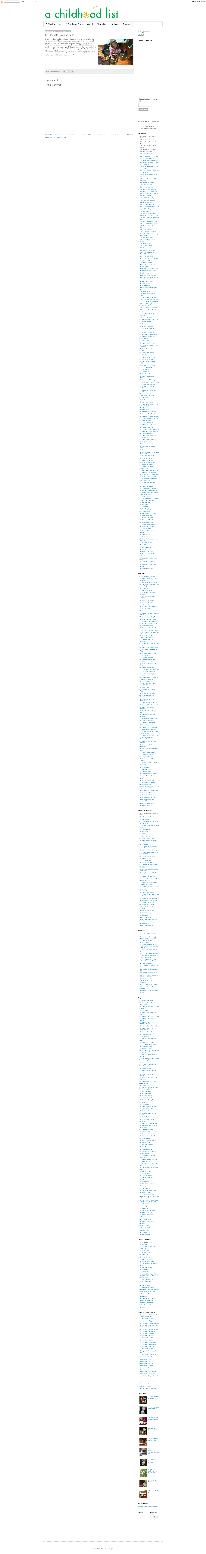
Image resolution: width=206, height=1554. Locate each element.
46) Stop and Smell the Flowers (148, 1123)
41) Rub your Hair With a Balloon (149, 1136)
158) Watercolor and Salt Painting (149, 170)
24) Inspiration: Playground (147, 1321)
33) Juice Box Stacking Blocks (148, 490)
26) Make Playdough (145, 509)
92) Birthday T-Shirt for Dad (147, 336)
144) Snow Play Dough (146, 202)
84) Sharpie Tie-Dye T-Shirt (147, 357)
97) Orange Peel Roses (146, 324)
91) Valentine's (143, 338)
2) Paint (141, 566)
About (90, 24)
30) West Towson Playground (148, 729)
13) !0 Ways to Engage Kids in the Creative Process (149, 895)
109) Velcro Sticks (144, 291)
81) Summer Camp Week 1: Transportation (147, 1028)
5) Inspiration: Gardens (146, 1366)
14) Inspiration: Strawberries (147, 1344)
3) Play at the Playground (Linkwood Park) (146, 800)
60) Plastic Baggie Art (145, 420)
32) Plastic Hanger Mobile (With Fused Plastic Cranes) (148, 493)
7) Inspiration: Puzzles (145, 1361)
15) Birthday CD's (144, 534)
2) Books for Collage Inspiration (148, 990)
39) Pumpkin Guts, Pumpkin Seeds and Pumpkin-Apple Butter (149, 473)
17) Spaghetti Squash (145, 1267)
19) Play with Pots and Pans (147, 1190)
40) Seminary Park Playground (148, 703)
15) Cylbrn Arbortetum (145, 771)
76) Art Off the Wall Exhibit (146, 602)
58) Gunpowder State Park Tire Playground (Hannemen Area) (148, 650)
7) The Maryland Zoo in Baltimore (149, 790)
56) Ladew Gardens (145, 655)
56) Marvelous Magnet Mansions (149, 429)
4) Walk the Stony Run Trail (147, 797)
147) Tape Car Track (145, 196)
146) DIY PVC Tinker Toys (147, 198)
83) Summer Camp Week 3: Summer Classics (147, 1023)
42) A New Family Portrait (146, 817)
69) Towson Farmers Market (147, 619)
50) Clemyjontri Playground (147, 671)
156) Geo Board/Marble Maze (148, 174)
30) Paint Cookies (144, 1161)
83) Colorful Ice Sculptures (147, 359)
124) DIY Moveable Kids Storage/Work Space (146, 253)
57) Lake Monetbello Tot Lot (147, 653)
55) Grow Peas (143, 1102)
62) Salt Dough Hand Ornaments (149, 416)
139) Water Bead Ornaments (147, 213)
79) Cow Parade (144, 369)
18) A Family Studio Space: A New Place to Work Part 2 (149, 879)
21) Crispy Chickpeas (145, 1257)
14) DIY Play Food (144, 537)
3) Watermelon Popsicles (146, 1303)
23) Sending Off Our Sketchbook (148, 865)
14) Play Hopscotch (145, 1206)
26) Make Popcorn (144, 1173)
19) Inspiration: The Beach (147, 1333)
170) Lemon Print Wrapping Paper (153, 1418)
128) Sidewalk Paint (145, 243)
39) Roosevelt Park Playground (148, 705)
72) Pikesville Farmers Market (148, 611)
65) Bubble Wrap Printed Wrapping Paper (146, 408)
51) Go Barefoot (144, 1111)
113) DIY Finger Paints (146, 281)
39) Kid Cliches (143, 823)
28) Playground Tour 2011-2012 (148, 735)
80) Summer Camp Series (147, 1032)
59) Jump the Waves (145, 1093)
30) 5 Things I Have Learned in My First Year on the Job (148, 847)
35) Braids (142, 834)
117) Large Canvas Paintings (147, 271)
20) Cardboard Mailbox (146, 522)
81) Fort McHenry (144, 588)
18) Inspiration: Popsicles (146, 1335)
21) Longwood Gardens (146, 757)
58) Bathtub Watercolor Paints (148, 425)
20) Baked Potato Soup (146, 1259)
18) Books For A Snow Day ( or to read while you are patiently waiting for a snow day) (149, 938)
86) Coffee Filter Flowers (146, 352)
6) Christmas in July (145, 913)
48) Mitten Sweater (144, 450)
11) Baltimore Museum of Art (147, 780)
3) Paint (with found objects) (147, 564)
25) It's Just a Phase (145, 860)
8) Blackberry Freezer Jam (147, 1292)
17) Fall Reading (144, 942)
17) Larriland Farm (144, 767)
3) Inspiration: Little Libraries (147, 1371)
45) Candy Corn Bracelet (146, 458)
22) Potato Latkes (144, 1255)
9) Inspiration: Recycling (146, 1357)
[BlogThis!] (66, 72)
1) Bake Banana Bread (146, 568)
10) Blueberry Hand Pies (146, 1287)
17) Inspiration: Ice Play (146, 1338)
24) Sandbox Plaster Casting (147, 513)
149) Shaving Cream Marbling (148, 191)
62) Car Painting (144, 1085)
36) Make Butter (144, 1147)
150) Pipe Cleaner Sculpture (147, 189)
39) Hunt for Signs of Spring (147, 1140)
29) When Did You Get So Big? (148, 850)
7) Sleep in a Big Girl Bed (146, 910)
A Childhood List (53, 24)
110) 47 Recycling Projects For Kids (153, 1408)
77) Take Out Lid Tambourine (147, 374)
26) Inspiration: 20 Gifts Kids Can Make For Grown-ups (149, 1315)
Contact (126, 24)
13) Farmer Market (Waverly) (147, 776)
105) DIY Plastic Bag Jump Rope (149, 302)
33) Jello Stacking (144, 1153)
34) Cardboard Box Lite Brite (147, 488)
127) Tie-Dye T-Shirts (145, 246)
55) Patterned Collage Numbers (148, 431)
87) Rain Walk (143, 1010)
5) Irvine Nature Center (146, 795)
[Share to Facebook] (70, 72)
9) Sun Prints (143, 549)
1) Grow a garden (144, 1234)
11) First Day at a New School (148, 900)
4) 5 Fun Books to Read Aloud (148, 985)
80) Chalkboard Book (145, 367)
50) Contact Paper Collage (147, 444)
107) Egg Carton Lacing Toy (147, 297)
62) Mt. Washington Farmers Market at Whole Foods (147, 636)
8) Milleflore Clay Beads (146, 551)
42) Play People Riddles (146, 1134)
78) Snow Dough (144, 372)
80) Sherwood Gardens (146, 590)
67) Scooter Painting (145, 1068)
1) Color (141, 993)
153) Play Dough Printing (146, 182)
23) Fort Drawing (144, 1181)
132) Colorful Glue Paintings (147, 232)
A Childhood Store (74, 24)
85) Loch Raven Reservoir (147, 576)
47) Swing (142, 1121)
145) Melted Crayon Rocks (147, 200)
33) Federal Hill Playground (147, 723)
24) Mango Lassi (144, 1250)
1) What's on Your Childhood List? (149, 1388)
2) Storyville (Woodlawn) (146, 803)
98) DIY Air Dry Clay (145, 322)
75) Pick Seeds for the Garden (148, 1044)
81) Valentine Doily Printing (147, 365)
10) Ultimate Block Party (146, 1215)
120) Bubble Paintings (145, 262)
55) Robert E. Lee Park (146, 657)
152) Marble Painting (145, 185)
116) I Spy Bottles (144, 273)
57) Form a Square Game (146, 1098)
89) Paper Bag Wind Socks (147, 343)
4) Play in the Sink (144, 1228)
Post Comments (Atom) (59, 137)
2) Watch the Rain (144, 923)
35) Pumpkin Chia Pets (146, 486)
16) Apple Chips (144, 1269)
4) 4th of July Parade (145, 917)
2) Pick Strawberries (145, 1232)
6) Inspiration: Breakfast (146, 1363)
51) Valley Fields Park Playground (149, 669)
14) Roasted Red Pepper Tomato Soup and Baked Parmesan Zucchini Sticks (149, 1275)
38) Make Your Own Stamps (147, 476)
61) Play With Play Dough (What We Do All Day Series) (148, 1088)
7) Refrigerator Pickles (145, 1294)
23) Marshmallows (144, 1253)
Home (89, 134)
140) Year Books (144, 211)
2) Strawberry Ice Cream (146, 1305)
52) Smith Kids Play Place (146, 667)
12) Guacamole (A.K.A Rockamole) (145, 1282)
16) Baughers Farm (145, 769)
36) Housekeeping (144, 831)
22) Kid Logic (143, 867)
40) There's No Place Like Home (148, 821)
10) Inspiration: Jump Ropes (147, 1355)
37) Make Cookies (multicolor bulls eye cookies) (148, 479)
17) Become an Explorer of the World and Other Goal (148, 883)
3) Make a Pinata (144, 1384)
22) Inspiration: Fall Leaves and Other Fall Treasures (148, 1326)
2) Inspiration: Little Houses (147, 1374)
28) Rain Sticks (143, 504)
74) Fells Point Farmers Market (148, 606)
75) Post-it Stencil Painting (147, 380)
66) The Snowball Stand (146, 625)
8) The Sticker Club (145, 1219)
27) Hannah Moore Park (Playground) (146, 738)
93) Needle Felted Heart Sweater (149, 334)
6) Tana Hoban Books (145, 979)
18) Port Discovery (144, 765)
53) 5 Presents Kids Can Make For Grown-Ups (148, 436)
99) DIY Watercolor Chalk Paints (148, 319)
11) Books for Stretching (146, 963)
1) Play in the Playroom (146, 925)
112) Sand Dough (144, 283)
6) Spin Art (142, 556)
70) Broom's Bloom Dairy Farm (148, 617)
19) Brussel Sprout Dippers (147, 1261)
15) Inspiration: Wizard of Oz (147, 1342)
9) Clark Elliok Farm (145, 784)
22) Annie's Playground (146, 754)
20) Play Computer (144, 1188)
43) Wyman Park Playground (147, 693)
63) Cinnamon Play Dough (147, 414)
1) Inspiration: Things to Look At (148, 1376)
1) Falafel (142, 1307)
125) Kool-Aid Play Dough (147, 250)
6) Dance (142, 1223)
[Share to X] (68, 72)
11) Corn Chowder (144, 1285)
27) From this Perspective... (147, 856)
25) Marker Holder (144, 511)
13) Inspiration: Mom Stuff (146, 1346)
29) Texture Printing (145, 502)
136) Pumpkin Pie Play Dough (148, 221)
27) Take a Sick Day (145, 1171)
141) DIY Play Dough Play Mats (148, 209)
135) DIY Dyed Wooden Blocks (148, 223)
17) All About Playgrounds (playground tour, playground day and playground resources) (149, 1196)
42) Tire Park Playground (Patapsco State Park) (146, 696)
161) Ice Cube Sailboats (146, 158)
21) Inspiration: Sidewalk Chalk (148, 1329)
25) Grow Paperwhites (145, 1175)
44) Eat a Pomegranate (146, 1129)
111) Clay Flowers (144, 285)
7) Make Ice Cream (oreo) (146, 554)
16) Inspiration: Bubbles (146, 1340)
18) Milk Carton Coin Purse (147, 526)
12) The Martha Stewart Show (148, 898)
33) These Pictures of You (146, 838)
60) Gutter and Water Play (146, 1091)
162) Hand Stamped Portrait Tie (148, 156)
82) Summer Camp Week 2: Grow (149, 1026)
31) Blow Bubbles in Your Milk (148, 1159)
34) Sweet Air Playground (146, 720)
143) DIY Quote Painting (146, 204)
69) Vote (141, 1062)
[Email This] (64, 72)
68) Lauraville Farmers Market (148, 621)
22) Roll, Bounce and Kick (147, 1184)
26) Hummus (143, 1244)
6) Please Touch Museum (146, 793)
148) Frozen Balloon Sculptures (148, 193)
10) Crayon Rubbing (145, 547)
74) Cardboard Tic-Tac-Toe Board (149, 382)
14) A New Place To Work (146, 892)
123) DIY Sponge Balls (146, 256)
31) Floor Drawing (144, 496)
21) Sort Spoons (144, 1186)
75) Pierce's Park (144, 604)
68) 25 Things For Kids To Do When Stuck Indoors (147, 1065)
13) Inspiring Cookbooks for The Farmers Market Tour (148, 956)
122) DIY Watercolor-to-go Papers (149, 258)
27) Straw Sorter (144, 507)
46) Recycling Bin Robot (146, 456)
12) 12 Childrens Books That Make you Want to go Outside (148, 960)
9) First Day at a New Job (146, 905)
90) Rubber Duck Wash (146, 1001)
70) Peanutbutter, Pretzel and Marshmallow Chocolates (147, 394)
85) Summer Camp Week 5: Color (149, 1016)
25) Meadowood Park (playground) (145, 745)
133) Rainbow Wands (145, 229)
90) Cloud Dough (144, 341)
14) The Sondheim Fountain (147, 773)
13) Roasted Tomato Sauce (147, 1279)
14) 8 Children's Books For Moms (149, 953)
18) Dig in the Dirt (144, 1192)
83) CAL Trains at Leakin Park (148, 582)
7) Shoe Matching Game (146, 1221)
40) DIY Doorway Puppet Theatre (149, 470)
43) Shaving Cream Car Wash (148, 1131)
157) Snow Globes (144, 172)
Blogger (111, 1549)
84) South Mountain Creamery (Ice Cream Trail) (148, 579)
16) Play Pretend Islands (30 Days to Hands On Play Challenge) (149, 1200)
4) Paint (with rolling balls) (147, 562)
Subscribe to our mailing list (148, 100)
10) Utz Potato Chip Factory (147, 782)
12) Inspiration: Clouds (146, 1349)
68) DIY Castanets (144, 400)
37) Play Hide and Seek (146, 1144)
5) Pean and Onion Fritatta (147, 1298)
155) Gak (142, 176)
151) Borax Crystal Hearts (146, 187)
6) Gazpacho (143, 1296)
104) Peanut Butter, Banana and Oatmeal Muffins (148, 304)
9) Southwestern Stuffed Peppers (149, 1289)
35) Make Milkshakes (145, 1149)
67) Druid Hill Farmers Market (148, 623)
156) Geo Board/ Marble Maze (153, 1439)
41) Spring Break (144, 819)
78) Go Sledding (144, 1036)
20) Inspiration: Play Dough (147, 1331)
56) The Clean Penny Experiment (149, 1100)
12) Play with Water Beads (147, 1210)
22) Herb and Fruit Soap (146, 518)
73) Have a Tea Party (145, 1049)
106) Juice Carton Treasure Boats (149, 299)
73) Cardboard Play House (147, 384)
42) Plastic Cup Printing (146, 464)
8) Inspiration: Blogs (145, 1359)
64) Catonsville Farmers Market (148, 630)
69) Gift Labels (143, 397)
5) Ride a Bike (143, 915)
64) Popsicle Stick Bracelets (147, 412)
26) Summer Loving (145, 858)
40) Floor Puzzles (144, 1138)
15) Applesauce (144, 1272)
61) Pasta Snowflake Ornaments (148, 418)
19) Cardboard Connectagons (148, 524)
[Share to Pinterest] (72, 72)
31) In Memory (143, 844)
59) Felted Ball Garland (146, 422)
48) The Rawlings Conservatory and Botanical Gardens (148, 678)
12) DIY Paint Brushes (145, 543)
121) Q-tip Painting (144, 260)
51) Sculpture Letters (145, 442)
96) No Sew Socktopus (146, 326)
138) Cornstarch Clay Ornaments (149, 215)
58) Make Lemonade (145, 1095)
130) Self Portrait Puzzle (146, 237)
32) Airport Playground (146, 725)
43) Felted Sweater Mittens (147, 462)
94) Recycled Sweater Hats (147, 332)
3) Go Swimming (144, 1230)
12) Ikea (141, 778)
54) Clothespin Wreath (146, 433)
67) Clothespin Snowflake (146, 402)
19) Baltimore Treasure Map (147, 876)
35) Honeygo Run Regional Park (149, 718)
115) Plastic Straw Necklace (147, 275)
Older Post (130, 134)
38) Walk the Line (144, 1142)
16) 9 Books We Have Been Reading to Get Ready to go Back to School (149, 946)
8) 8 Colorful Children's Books (148, 973)
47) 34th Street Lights (145, 681)
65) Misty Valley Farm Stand (147, 628)
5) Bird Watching (144, 1226)
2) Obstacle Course (145, 1386)
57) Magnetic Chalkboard (146, 427)
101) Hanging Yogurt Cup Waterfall (152, 1461)
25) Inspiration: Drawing (146, 1319)
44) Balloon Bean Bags (146, 460)
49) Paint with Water (145, 1117)
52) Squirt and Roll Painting (147, 439)
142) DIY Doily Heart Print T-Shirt (149, 206)
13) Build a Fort (143, 1208)
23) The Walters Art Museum (147, 752)
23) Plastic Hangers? (145, 515)
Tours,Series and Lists (107, 24)
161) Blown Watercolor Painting (148, 160)
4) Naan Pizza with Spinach (147, 1300)
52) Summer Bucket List (146, 1109)
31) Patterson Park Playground (148, 727)
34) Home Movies (144, 836)
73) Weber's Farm (144, 609)
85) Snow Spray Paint (145, 355)
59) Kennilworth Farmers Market (148, 647)
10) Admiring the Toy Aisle (146, 902)
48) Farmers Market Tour (146, 1119)
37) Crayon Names (145, 829)
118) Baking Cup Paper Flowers (148, 268)
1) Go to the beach (144, 805)
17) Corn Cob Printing (145, 528)
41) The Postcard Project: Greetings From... (146, 467)
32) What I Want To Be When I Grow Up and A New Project (148, 841)
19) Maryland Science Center (148, 763)
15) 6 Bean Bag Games (146, 1204)
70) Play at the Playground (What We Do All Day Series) (149, 1059)
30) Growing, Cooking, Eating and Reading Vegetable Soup (149, 499)
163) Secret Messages (146, 154)
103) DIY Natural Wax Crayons (148, 307)
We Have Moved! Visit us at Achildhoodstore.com (153, 1451)
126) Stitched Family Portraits (148, 248)
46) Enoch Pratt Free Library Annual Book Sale (147, 684)
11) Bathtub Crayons (145, 545)
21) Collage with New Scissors (148, 520)
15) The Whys (143, 890)
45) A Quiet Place (144, 687)
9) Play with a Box (144, 1217)
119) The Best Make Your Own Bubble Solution (148, 265)
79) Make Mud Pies (145, 1034)
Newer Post (48, 134)
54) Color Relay (144, 1104)
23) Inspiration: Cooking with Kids (149, 1323)
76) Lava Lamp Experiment (147, 1042)
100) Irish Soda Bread (145, 317)
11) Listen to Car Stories (146, 1212)
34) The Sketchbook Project (147, 1151)
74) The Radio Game (145, 1046)
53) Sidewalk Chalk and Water (148, 1106)
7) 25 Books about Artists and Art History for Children (148, 975)
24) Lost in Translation (145, 862)
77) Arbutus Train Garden (146, 600)
